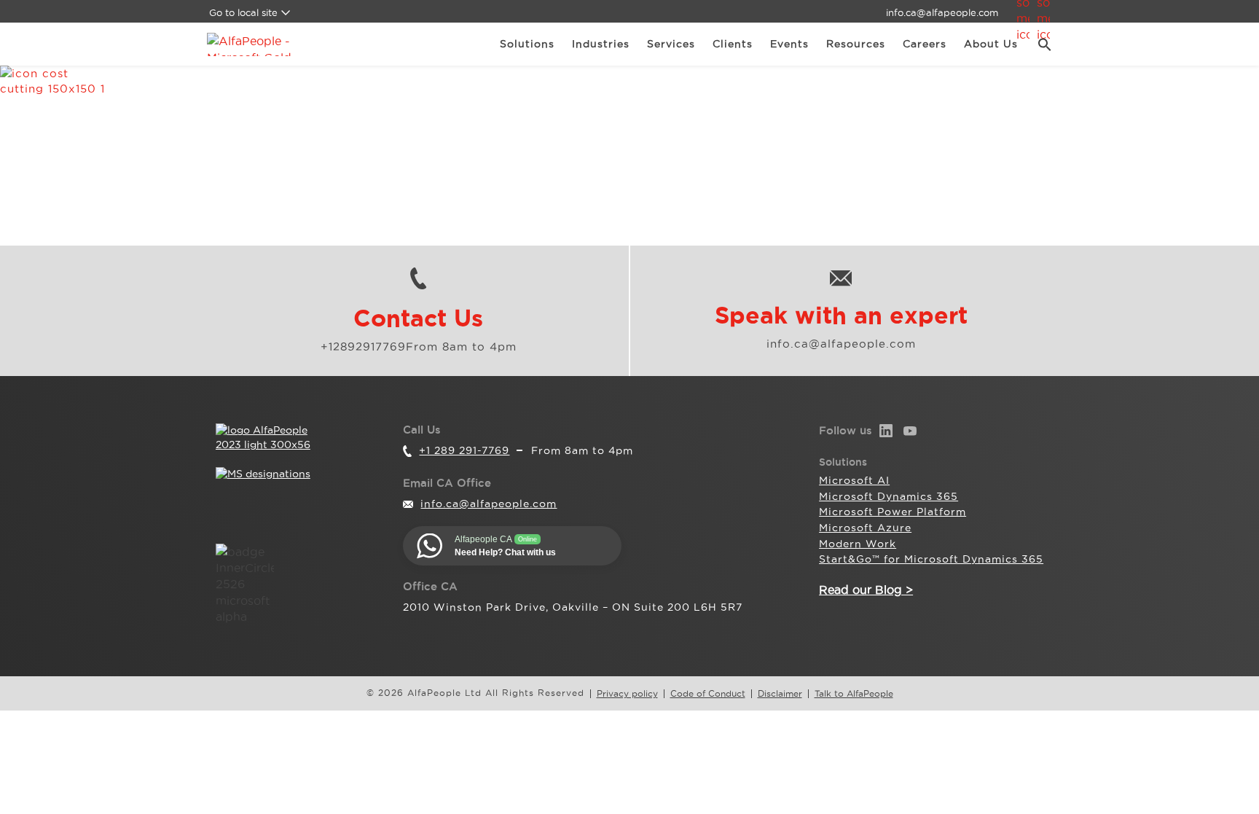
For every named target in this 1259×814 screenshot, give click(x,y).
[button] (1039, 44)
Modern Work (857, 543)
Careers (924, 44)
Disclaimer (780, 693)
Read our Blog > (866, 589)
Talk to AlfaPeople (854, 693)
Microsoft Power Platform (892, 511)
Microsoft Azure (865, 527)
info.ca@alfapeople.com (942, 12)
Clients (733, 44)
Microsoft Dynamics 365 (888, 496)
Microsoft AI (854, 480)
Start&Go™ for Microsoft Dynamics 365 (931, 559)
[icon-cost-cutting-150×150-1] (629, 120)
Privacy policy (627, 693)
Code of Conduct (707, 693)
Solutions (527, 44)
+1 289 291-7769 (464, 450)
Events (789, 44)
